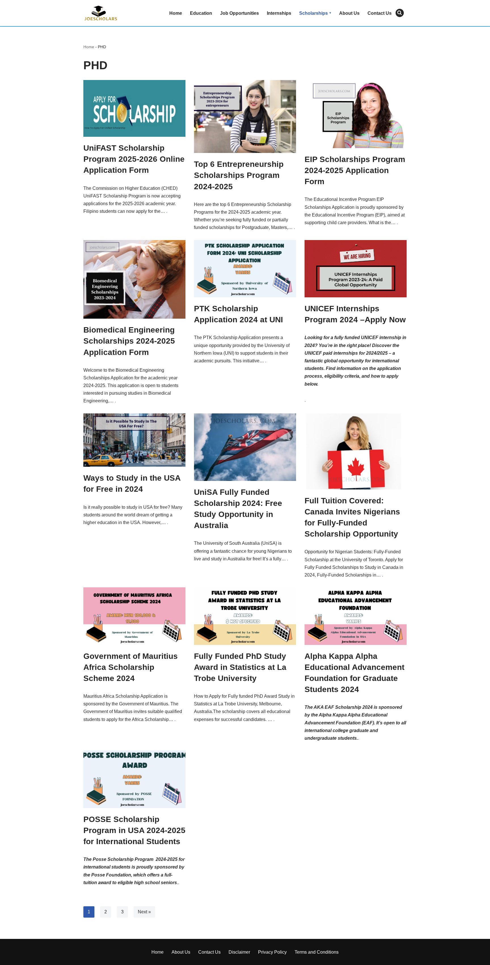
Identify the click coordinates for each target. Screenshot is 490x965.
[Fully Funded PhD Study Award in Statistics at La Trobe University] (245, 616)
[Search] (400, 13)
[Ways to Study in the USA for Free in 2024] (134, 440)
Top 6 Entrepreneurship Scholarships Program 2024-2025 (239, 175)
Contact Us (209, 952)
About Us (349, 13)
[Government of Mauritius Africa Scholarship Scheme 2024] (134, 616)
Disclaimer (239, 952)
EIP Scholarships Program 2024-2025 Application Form (355, 170)
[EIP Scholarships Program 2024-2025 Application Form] (356, 114)
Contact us (380, 13)
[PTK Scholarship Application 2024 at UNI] (245, 268)
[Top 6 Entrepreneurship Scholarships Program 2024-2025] (245, 116)
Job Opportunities (239, 13)
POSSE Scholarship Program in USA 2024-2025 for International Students (134, 830)
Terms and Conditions (317, 952)
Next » (144, 911)
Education (201, 13)
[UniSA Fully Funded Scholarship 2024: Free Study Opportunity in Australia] (245, 447)
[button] (330, 13)
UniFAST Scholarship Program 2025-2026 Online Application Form (134, 159)
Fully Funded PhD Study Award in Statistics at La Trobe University (240, 667)
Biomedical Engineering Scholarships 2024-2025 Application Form (129, 340)
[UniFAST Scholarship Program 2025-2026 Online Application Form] (134, 108)
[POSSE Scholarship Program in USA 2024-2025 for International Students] (134, 779)
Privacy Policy (272, 952)
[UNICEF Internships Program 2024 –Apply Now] (356, 269)
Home (175, 13)
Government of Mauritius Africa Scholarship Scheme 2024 (130, 667)
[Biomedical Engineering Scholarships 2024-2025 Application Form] (134, 279)
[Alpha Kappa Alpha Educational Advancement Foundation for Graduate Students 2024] (356, 616)
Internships (279, 13)
